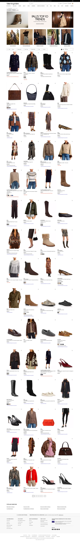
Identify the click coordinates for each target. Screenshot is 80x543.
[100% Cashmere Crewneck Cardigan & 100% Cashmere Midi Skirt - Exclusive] (48, 359)
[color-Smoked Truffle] (25, 491)
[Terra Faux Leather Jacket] (31, 329)
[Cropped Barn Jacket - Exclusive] (31, 61)
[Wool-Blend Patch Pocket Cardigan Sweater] (31, 477)
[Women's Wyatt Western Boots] (48, 209)
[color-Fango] (58, 283)
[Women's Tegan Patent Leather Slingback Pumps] (65, 477)
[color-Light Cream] (59, 344)
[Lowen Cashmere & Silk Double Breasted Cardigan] (31, 418)
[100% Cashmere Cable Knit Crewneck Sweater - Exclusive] (14, 179)
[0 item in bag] (72, 3)
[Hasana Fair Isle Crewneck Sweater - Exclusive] (14, 267)
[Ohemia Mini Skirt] (65, 239)
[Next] (21, 61)
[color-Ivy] (8, 224)
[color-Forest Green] (25, 77)
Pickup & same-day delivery (44, 524)
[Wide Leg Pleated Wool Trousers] (14, 209)
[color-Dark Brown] (8, 404)
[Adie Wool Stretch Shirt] (14, 298)
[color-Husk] (24, 313)
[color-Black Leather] (42, 254)
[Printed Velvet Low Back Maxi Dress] (48, 267)
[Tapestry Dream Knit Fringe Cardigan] (14, 239)
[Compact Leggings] (65, 418)
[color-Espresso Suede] (24, 282)
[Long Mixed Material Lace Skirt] (14, 447)
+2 (13, 195)
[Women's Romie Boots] (65, 179)
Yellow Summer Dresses (61, 508)
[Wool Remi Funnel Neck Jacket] (48, 150)
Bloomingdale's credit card (21, 520)
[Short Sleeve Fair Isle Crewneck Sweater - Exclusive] (31, 179)
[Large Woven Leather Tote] (14, 92)
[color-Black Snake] (25, 313)
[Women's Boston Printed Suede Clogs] (48, 298)
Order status (19, 523)
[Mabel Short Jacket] (14, 477)
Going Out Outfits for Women (45, 506)
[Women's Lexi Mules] (65, 298)
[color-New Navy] (63, 344)
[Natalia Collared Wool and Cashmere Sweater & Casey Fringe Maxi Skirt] (48, 122)
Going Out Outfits (26, 506)
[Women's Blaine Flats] (65, 209)
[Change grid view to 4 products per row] (61, 49)
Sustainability (31, 525)
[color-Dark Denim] (12, 195)
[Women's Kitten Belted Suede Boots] (48, 61)
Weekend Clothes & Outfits (61, 506)
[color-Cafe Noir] (41, 224)
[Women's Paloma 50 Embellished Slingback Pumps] (48, 477)
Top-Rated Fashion (10, 508)
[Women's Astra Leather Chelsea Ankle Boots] (31, 267)
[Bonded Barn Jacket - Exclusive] (65, 150)
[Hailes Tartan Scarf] (65, 388)
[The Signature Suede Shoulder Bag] (31, 92)
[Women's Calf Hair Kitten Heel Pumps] (65, 122)
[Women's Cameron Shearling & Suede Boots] (48, 239)
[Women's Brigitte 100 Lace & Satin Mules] (14, 418)
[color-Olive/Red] (24, 77)
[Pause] (72, 0)
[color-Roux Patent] (59, 312)
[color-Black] (9, 107)
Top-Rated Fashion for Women (29, 508)
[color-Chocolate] (8, 107)
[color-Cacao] (7, 224)
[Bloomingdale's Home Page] (13, 4)
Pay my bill (19, 525)
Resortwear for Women (10, 506)
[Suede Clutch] (48, 92)
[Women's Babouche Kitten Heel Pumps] (65, 267)
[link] (14, 74)
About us (30, 520)
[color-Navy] (60, 344)
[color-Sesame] (7, 195)
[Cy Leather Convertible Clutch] (48, 418)
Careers (30, 523)
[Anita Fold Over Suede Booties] (31, 388)
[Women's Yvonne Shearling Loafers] (48, 329)
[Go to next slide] (71, 0)
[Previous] (7, 61)
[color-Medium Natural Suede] (9, 404)
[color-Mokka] (59, 283)
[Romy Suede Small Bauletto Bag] (65, 447)
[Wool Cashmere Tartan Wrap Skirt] (31, 122)
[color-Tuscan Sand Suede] (41, 254)
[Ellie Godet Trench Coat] (14, 150)
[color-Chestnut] (7, 107)
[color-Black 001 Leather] (7, 404)
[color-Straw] (9, 195)
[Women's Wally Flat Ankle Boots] (31, 298)
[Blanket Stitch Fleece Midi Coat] (31, 447)
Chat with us (8, 520)
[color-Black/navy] (42, 374)
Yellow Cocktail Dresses (44, 508)
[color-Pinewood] (43, 254)
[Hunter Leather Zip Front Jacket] (48, 447)
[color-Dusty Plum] (11, 195)
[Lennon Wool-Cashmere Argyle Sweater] (65, 61)
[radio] (24, 77)
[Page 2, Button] (46, 496)
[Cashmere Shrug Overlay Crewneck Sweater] (65, 92)
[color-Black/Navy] (41, 374)
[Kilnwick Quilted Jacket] (31, 209)
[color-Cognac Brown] (58, 344)
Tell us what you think (9, 528)
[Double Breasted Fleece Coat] (31, 359)
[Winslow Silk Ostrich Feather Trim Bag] (31, 239)
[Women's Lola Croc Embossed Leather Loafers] (14, 329)
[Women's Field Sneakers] (65, 329)
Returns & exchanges (9, 525)
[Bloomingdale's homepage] (7, 8)
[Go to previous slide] (7, 0)
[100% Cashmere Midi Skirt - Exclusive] (48, 179)
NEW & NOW (10, 8)
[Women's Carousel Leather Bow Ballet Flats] (48, 388)
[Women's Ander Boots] (14, 388)
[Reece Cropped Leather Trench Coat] (14, 359)
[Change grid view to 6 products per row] (63, 49)
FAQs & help (8, 523)
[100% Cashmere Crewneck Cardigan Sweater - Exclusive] (14, 61)
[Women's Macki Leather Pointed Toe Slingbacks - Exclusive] (65, 359)
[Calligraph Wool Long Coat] (31, 150)
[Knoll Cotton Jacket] (14, 122)
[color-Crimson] (24, 491)
